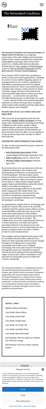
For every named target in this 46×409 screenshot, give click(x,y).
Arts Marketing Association (18, 152)
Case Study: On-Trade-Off (16, 325)
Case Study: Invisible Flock (16, 329)
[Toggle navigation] (41, 4)
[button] (43, 369)
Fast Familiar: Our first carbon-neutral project (21, 346)
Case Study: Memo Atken (15, 312)
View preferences (23, 401)
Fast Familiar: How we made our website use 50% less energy (22, 339)
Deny (23, 395)
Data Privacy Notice (15, 406)
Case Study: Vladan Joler (15, 321)
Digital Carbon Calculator (16, 308)
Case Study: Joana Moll (15, 316)
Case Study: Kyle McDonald (16, 334)
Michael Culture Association (19, 161)
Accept (23, 389)
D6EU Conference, (14, 158)
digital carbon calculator (23, 121)
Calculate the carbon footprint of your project (22, 141)
